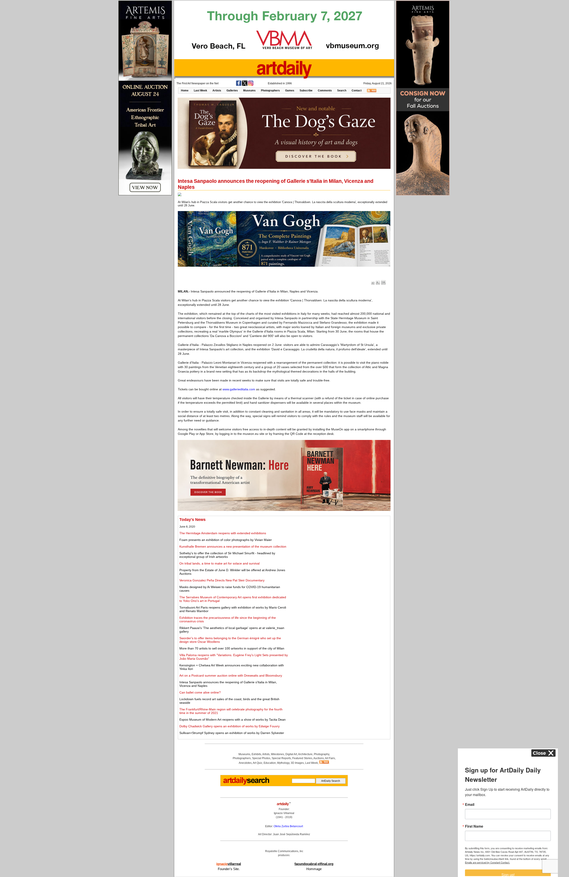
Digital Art (291, 754)
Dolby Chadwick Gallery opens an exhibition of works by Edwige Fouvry (229, 726)
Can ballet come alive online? (200, 692)
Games (289, 90)
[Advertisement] (339, 548)
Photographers (270, 90)
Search (341, 90)
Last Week (200, 90)
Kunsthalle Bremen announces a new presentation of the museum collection (232, 546)
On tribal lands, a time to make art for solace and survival (219, 563)
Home (184, 90)
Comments (325, 90)
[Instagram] (250, 85)
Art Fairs (330, 758)
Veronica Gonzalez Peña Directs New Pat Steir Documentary (221, 580)
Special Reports (281, 758)
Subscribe (306, 90)
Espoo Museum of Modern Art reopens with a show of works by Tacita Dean (232, 719)
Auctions (318, 758)
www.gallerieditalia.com (238, 389)
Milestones (277, 754)
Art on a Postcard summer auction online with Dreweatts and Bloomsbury (230, 675)
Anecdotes (245, 762)
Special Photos (261, 758)
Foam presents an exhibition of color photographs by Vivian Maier (225, 540)
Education (270, 762)
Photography (321, 754)
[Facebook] (238, 85)
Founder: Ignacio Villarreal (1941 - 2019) (284, 813)
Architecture (305, 754)
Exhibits (256, 754)
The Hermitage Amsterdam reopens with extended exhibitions (222, 533)
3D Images (297, 762)
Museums (249, 90)
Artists (216, 90)
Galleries (232, 90)
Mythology (283, 762)
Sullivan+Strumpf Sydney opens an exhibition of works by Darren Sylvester (231, 733)
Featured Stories (302, 758)
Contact (357, 90)
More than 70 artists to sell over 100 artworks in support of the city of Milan (231, 648)
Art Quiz (257, 762)
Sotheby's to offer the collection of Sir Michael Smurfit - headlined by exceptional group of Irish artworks (227, 554)
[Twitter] (244, 85)
